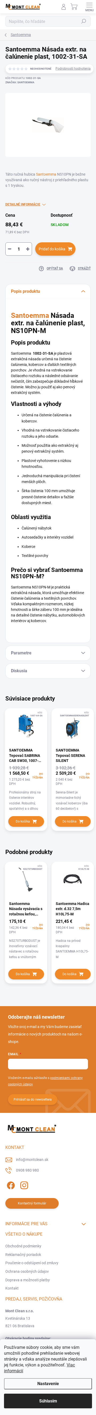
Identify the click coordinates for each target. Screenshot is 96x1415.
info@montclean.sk (32, 1159)
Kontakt (12, 1288)
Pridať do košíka (52, 249)
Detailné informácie (22, 204)
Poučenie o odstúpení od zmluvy (31, 1263)
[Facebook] (10, 1184)
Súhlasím (48, 1401)
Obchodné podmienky (23, 1246)
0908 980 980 (27, 1170)
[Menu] (89, 6)
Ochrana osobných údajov (27, 1271)
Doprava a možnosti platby (27, 1280)
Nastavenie (48, 1383)
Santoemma (46, 174)
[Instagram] (23, 1184)
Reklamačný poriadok (23, 1254)
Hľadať (84, 21)
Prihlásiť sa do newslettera (33, 1099)
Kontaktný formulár (32, 1203)
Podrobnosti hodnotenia (73, 68)
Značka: (19, 82)
